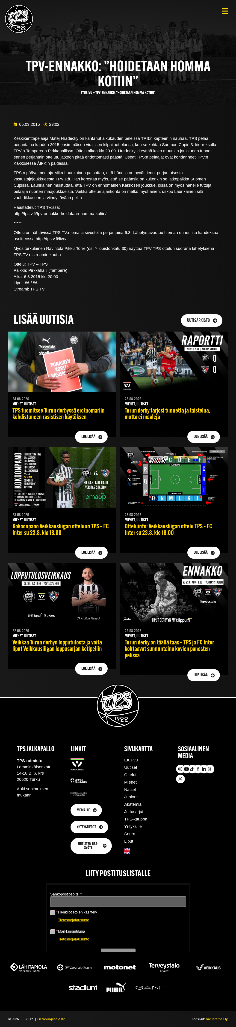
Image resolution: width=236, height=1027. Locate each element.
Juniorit (131, 797)
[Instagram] (180, 769)
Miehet (130, 782)
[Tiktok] (192, 769)
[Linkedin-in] (204, 769)
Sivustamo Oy (217, 1019)
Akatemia (133, 804)
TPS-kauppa (135, 819)
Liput (128, 841)
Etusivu (86, 93)
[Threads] (210, 769)
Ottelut (130, 774)
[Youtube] (186, 769)
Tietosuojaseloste (51, 1019)
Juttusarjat (133, 811)
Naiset (130, 789)
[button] (225, 11)
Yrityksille (133, 826)
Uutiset (130, 767)
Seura (129, 834)
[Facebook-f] (198, 769)
